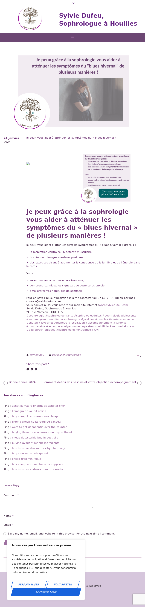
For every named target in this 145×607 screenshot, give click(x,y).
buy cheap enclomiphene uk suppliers (37, 464)
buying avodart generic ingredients (35, 443)
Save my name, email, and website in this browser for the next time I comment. (61, 533)
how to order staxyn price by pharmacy (38, 448)
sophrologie (73, 354)
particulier (58, 354)
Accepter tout (46, 592)
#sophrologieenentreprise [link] (73, 329)
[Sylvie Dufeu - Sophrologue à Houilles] (29, 19)
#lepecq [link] (51, 326)
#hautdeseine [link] (35, 326)
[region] (46, 569)
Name (9, 515)
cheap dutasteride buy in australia (35, 437)
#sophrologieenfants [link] (59, 315)
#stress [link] (129, 326)
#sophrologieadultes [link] (88, 315)
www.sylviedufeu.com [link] (113, 305)
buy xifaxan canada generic (30, 453)
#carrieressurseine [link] (121, 319)
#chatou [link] (32, 322)
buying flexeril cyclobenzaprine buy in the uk (42, 432)
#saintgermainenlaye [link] (72, 326)
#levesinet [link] (46, 322)
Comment (11, 495)
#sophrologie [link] (35, 315)
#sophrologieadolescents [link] (119, 315)
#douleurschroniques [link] (40, 329)
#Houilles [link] (101, 319)
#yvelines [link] (87, 319)
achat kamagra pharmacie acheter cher (38, 405)
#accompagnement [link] (99, 322)
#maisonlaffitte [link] (98, 326)
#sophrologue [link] (70, 319)
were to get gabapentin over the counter (39, 427)
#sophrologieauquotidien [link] (43, 319)
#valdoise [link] (119, 322)
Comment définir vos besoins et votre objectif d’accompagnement (89, 382)
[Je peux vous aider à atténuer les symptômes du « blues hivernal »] (72, 90)
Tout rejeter (62, 584)
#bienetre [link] (60, 322)
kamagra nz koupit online (29, 411)
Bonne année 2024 (22, 382)
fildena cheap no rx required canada (36, 421)
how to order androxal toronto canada (37, 469)
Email (8, 524)
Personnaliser (28, 584)
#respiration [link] (76, 322)
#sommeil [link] (116, 326)
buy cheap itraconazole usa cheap (35, 416)
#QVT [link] (96, 329)
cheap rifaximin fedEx (26, 458)
